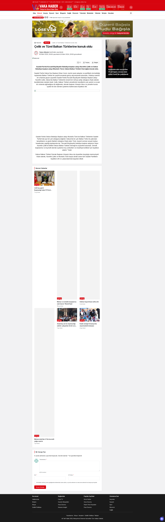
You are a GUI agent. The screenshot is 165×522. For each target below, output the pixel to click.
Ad (35, 475)
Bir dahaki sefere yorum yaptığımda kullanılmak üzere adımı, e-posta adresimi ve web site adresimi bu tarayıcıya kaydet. (67, 482)
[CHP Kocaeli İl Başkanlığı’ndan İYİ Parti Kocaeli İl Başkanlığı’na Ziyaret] (44, 239)
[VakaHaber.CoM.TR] (45, 7)
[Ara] (131, 7)
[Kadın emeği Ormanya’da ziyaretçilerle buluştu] (90, 376)
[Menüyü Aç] (61, 7)
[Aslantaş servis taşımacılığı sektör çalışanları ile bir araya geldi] (67, 376)
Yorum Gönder (40, 487)
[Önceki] (45, 17)
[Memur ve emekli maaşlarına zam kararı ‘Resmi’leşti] (67, 239)
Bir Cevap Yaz (41, 452)
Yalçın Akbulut (44, 52)
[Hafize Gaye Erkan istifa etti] (90, 239)
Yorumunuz (43, 459)
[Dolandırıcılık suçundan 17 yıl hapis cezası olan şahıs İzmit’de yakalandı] (116, 58)
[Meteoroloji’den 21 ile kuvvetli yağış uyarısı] (44, 376)
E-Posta (71, 475)
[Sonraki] (47, 17)
